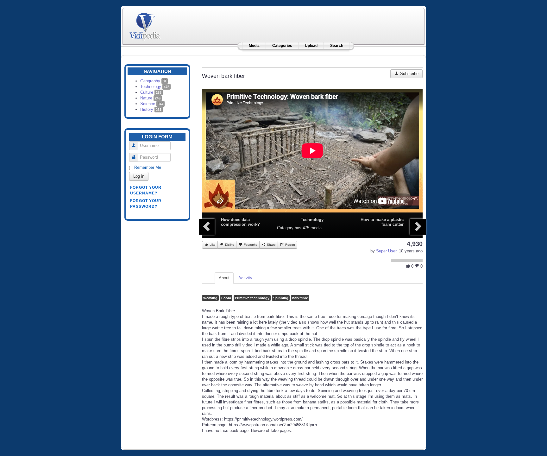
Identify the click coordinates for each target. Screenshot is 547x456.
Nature (150, 98)
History (150, 109)
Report (289, 244)
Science (151, 103)
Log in (138, 176)
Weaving (210, 298)
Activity (245, 278)
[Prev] (207, 227)
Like (212, 244)
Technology (154, 86)
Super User (386, 251)
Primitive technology (252, 298)
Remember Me (147, 167)
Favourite (250, 244)
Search (336, 45)
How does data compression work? (240, 222)
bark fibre (300, 298)
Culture (150, 92)
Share (271, 244)
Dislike (229, 244)
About (224, 278)
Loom (226, 298)
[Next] (418, 227)
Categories (282, 45)
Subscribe (408, 73)
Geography (153, 81)
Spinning (280, 298)
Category (285, 227)
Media (254, 45)
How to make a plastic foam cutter (382, 222)
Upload (311, 45)
